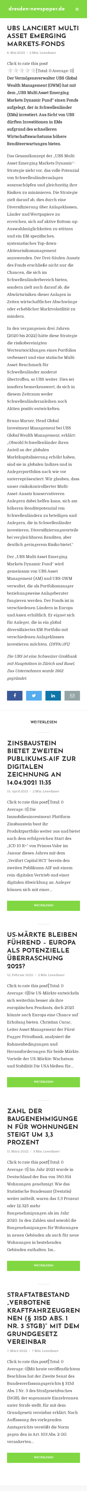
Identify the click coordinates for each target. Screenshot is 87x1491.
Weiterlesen (43, 905)
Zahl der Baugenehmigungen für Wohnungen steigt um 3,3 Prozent (42, 1127)
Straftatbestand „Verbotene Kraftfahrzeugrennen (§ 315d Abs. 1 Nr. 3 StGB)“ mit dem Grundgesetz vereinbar (43, 1319)
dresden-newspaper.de (36, 9)
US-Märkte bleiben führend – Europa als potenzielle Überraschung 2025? (42, 951)
